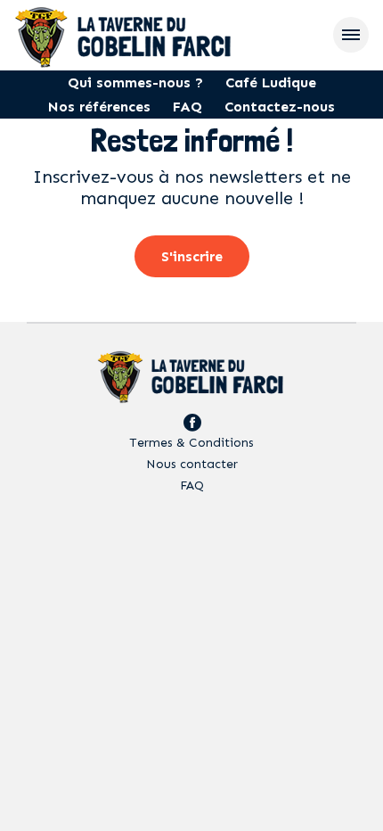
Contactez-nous (279, 106)
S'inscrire (192, 256)
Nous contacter (192, 464)
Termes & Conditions (191, 442)
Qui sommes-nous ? (135, 82)
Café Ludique (270, 82)
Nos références (99, 106)
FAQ (187, 106)
